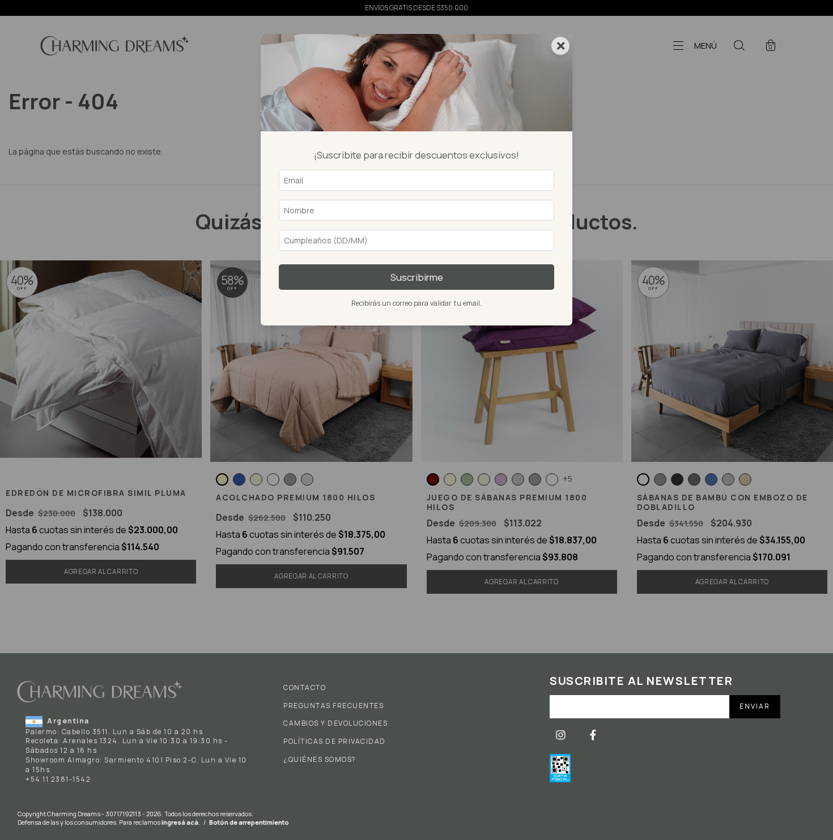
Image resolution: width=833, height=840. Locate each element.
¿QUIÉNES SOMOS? (319, 759)
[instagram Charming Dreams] (561, 735)
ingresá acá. (181, 822)
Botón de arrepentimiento (249, 822)
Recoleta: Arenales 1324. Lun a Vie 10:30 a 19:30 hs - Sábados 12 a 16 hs (127, 745)
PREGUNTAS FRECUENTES (333, 705)
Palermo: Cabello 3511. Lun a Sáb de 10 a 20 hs (114, 731)
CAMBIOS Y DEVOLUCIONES (335, 723)
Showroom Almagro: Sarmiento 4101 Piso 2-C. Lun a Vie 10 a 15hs (136, 764)
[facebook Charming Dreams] (593, 735)
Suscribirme (416, 277)
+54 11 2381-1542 (58, 779)
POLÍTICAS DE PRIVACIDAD (334, 741)
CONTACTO (304, 687)
